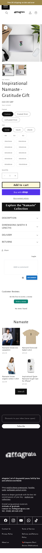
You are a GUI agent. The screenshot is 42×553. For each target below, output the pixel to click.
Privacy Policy (7, 534)
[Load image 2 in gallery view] (21, 70)
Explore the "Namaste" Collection (21, 206)
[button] (7, 13)
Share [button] (6, 250)
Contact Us (6, 529)
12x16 (7, 130)
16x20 (18, 130)
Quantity (5, 170)
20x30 (29, 130)
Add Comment (31, 277)
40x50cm (24, 153)
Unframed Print (11, 120)
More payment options (21, 198)
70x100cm (24, 165)
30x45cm (24, 147)
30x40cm (10, 147)
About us (5, 542)
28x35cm (10, 142)
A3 (15, 136)
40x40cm (10, 153)
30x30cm (23, 142)
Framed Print (22, 114)
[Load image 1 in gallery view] (8, 70)
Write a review (21, 301)
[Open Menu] (6, 6)
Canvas (8, 114)
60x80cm (10, 165)
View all (21, 391)
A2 (24, 136)
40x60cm (10, 159)
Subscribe (21, 426)
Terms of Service (28, 529)
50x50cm (24, 159)
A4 (7, 136)
